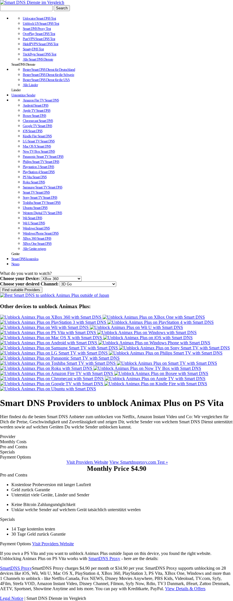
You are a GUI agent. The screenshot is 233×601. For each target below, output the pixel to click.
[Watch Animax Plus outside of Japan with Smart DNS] (54, 295)
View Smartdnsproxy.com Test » (138, 462)
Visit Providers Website (87, 462)
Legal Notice (11, 598)
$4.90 (116, 468)
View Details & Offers (185, 588)
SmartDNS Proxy (104, 558)
